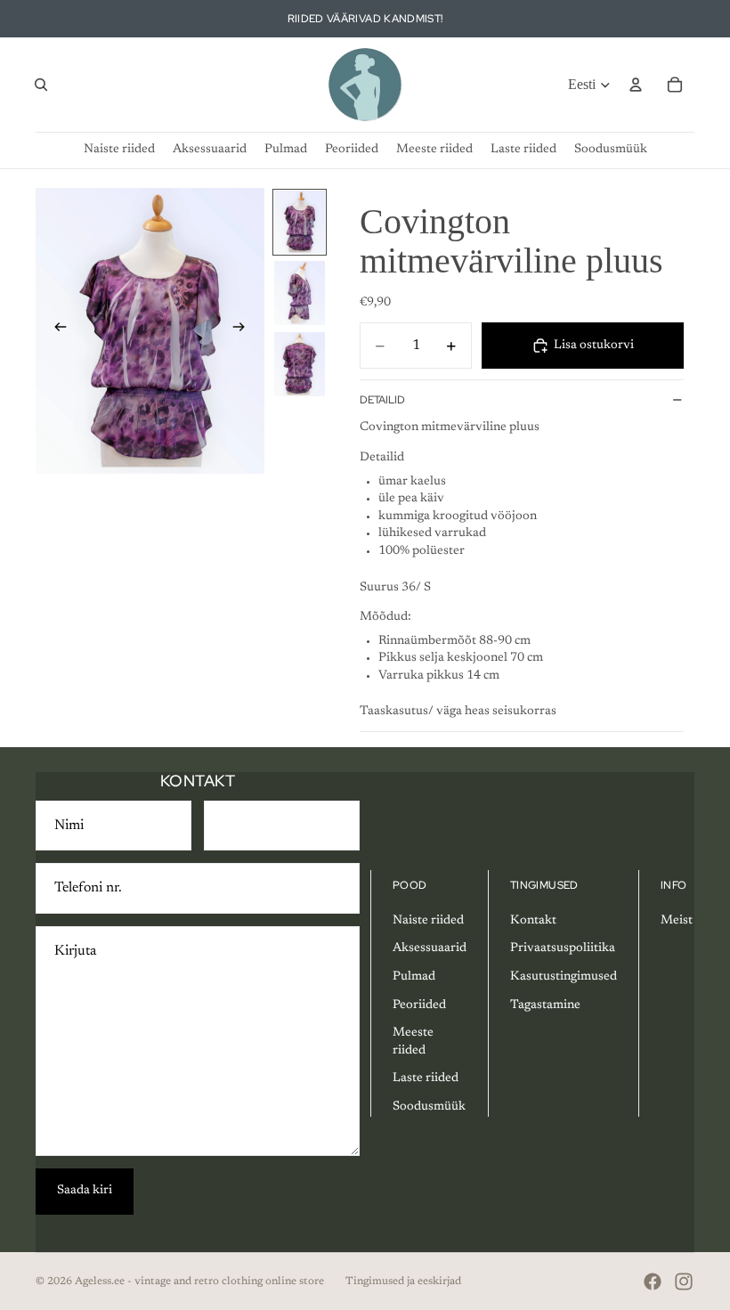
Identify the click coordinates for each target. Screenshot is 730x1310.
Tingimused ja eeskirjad (403, 1281)
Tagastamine (545, 1005)
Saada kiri (84, 1190)
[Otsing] (41, 84)
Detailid (382, 400)
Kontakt (533, 921)
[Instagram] (683, 1281)
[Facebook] (652, 1281)
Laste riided (425, 1078)
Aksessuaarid (429, 948)
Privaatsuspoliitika (562, 948)
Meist (677, 921)
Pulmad (414, 977)
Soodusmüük (429, 1107)
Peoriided (419, 1005)
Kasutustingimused (563, 977)
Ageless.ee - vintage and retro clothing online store (199, 1281)
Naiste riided (428, 921)
